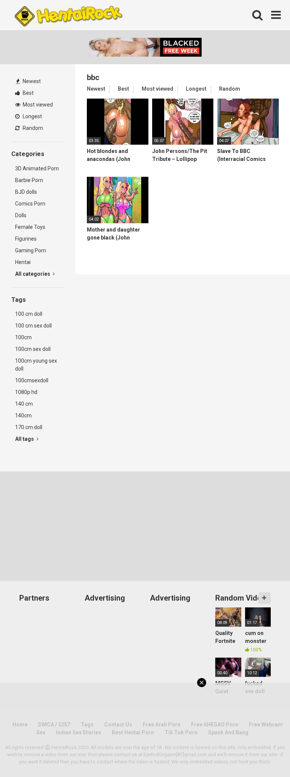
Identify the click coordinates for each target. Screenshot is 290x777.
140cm (23, 415)
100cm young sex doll (36, 365)
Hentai (23, 262)
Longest (32, 116)
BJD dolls (26, 192)
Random (32, 128)
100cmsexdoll (31, 380)
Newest (31, 81)
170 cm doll (28, 427)
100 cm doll (28, 314)
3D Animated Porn (37, 168)
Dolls (20, 215)
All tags (25, 439)
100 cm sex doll (33, 326)
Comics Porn (30, 204)
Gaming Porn (30, 250)
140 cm (24, 404)
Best (28, 93)
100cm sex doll (33, 349)
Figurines (26, 239)
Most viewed (37, 105)
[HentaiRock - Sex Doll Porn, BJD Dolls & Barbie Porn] (68, 15)
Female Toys (30, 227)
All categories (33, 274)
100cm (23, 337)
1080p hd (26, 392)
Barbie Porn (29, 180)
